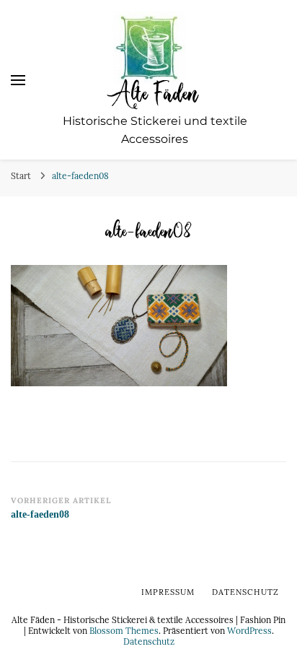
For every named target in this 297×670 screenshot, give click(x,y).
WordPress (249, 630)
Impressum (168, 592)
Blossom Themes (124, 630)
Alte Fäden (155, 92)
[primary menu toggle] (18, 80)
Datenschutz (148, 641)
